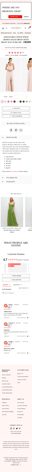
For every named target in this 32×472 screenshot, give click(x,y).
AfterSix (4, 378)
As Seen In (20, 411)
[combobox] (17, 97)
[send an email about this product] (21, 130)
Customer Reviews (22, 405)
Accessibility (7, 461)
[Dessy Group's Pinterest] (20, 428)
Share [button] (7, 317)
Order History (5, 408)
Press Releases (21, 408)
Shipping (4, 402)
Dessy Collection (6, 374)
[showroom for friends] (25, 28)
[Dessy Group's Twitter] (17, 428)
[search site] (6, 28)
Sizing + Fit (20, 373)
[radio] (9, 52)
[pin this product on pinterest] (16, 130)
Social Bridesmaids (7, 390)
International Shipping (7, 411)
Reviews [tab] (5, 284)
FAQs (18, 382)
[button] (10, 75)
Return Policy (5, 405)
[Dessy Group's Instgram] (11, 428)
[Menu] (3, 28)
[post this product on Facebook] (11, 130)
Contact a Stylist (21, 379)
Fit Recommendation (22, 376)
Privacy (25, 461)
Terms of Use (16, 462)
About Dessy (20, 402)
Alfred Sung (5, 381)
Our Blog (19, 417)
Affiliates (14, 461)
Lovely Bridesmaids (7, 387)
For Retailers (20, 414)
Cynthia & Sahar (6, 384)
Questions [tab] (16, 284)
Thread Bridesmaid (7, 393)
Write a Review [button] (17, 276)
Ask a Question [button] (16, 279)
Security (20, 461)
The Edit (4, 414)
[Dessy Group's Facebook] (14, 428)
